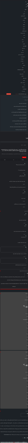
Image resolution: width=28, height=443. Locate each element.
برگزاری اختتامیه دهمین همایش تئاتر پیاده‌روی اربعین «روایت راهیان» (18, 126)
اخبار (25, 9)
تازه (13, 159)
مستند (22, 39)
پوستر (22, 67)
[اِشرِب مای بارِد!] (13, 194)
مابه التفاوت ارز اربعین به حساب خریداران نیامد (20, 123)
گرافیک (24, 65)
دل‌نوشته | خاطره (23, 82)
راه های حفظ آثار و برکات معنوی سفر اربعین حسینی (20, 106)
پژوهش (24, 24)
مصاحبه (24, 26)
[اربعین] (27, 4)
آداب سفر (22, 52)
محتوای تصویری (23, 56)
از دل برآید (24, 78)
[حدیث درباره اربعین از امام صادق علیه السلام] (13, 260)
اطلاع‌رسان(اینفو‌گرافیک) (20, 69)
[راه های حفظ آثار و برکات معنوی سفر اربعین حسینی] (13, 227)
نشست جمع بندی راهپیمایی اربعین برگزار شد (20, 129)
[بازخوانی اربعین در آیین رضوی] (13, 216)
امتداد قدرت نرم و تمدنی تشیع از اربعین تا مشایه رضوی (19, 253)
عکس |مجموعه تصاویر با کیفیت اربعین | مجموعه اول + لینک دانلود (17, 181)
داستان (24, 80)
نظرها (4, 159)
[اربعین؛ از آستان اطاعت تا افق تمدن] (13, 238)
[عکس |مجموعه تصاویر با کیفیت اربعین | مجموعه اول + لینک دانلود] (13, 177)
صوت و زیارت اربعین (20, 54)
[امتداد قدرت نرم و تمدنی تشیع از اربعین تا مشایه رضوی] (13, 249)
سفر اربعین (23, 48)
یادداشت (24, 20)
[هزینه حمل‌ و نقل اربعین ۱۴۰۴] (13, 166)
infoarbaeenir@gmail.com (7, 434)
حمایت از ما (23, 91)
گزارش (24, 13)
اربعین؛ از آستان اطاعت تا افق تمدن (22, 109)
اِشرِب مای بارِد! (23, 198)
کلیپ (22, 41)
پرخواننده (23, 159)
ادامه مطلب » (24, 157)
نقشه (22, 50)
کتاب (24, 22)
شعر (24, 84)
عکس (24, 35)
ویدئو (24, 37)
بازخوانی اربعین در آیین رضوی (22, 103)
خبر (24, 11)
